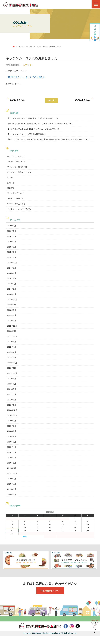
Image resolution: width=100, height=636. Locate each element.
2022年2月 (11, 352)
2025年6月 (11, 252)
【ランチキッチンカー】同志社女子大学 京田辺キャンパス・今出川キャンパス (40, 124)
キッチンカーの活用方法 (17, 167)
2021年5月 (11, 389)
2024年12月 (12, 263)
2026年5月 (11, 231)
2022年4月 (11, 347)
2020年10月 (12, 415)
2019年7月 (11, 484)
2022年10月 (12, 336)
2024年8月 (11, 268)
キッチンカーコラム (25, 46)
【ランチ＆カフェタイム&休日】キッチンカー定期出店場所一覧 (33, 129)
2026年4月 (11, 236)
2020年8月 (11, 426)
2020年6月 (11, 436)
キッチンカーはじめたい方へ (19, 172)
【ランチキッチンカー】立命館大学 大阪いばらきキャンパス (32, 118)
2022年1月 (11, 357)
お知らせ (10, 183)
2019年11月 (12, 468)
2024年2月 (11, 289)
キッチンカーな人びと (16, 156)
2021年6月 (11, 384)
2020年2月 (11, 457)
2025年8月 (11, 247)
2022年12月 (12, 326)
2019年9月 (11, 479)
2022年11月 (12, 331)
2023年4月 (11, 315)
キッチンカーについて (16, 161)
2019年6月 (11, 489)
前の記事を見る (17, 100)
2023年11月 (12, 305)
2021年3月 (11, 400)
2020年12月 (12, 410)
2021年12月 (12, 363)
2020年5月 (11, 442)
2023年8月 (11, 310)
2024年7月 (11, 273)
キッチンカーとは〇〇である (19, 209)
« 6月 (25, 536)
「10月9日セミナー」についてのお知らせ (25, 77)
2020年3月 (11, 452)
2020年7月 (11, 431)
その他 (10, 177)
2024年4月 (11, 278)
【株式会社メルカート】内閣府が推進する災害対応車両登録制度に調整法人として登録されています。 (49, 139)
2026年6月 (11, 226)
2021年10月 (12, 373)
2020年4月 (11, 447)
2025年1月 (11, 257)
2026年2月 (11, 242)
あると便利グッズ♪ (15, 198)
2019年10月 (12, 473)
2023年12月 (12, 300)
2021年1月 (11, 405)
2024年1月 (11, 294)
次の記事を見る (82, 100)
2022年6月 (11, 342)
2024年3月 (11, 284)
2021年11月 (12, 368)
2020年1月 (11, 463)
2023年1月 (11, 321)
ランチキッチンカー (15, 193)
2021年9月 (11, 379)
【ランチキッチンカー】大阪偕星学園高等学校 (26, 134)
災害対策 (10, 188)
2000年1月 (11, 494)
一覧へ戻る (51, 100)
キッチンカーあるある (16, 204)
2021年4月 (11, 394)
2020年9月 (11, 421)
